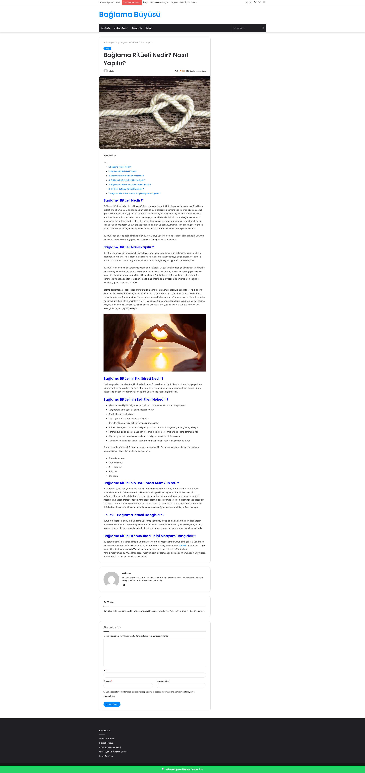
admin (111, 71)
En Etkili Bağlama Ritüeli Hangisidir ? (127, 189)
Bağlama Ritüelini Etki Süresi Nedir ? (127, 176)
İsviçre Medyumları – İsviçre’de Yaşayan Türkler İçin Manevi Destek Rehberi (176, 2)
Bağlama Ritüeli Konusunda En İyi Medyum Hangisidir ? (135, 193)
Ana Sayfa (105, 28)
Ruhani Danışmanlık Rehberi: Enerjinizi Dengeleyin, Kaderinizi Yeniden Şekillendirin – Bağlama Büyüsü (160, 611)
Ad (106, 670)
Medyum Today (120, 28)
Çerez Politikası (106, 756)
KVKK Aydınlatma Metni (110, 747)
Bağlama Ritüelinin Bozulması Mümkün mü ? (131, 184)
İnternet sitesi (163, 681)
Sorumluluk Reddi (107, 738)
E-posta (108, 681)
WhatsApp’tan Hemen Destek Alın (184, 769)
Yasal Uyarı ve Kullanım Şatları (113, 752)
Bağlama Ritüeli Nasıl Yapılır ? (124, 171)
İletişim (149, 28)
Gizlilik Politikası (106, 743)
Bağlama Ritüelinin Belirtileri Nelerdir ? (128, 180)
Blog (117, 42)
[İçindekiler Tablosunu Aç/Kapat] (106, 163)
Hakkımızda (136, 28)
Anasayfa (109, 42)
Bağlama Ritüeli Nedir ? (120, 167)
